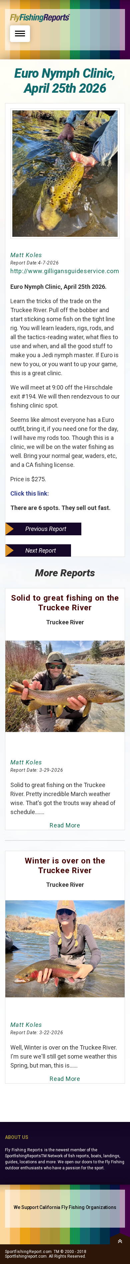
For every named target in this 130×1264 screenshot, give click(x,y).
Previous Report (45, 528)
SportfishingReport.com (28, 1251)
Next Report (40, 550)
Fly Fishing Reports (24, 1150)
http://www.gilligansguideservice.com (64, 270)
